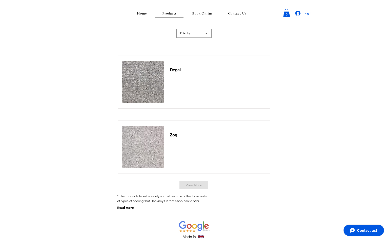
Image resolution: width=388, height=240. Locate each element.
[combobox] (194, 33)
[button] (286, 13)
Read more (125, 208)
